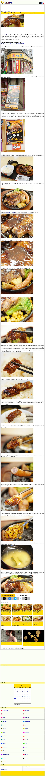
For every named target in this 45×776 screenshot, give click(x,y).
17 (17, 696)
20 (24, 696)
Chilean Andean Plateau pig (11, 212)
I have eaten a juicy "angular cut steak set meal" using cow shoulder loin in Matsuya (37, 623)
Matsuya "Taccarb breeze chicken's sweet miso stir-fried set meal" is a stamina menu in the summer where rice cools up (17, 624)
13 (24, 694)
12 (22, 694)
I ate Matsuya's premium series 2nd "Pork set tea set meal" (26, 611)
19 (22, 696)
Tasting (12, 648)
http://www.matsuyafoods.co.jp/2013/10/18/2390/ (12, 43)
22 (29, 696)
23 (15, 698)
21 (27, 696)
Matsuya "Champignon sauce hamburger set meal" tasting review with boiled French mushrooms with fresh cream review (37, 612)
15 (29, 694)
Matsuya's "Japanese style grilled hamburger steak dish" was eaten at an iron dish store (27, 623)
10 (17, 694)
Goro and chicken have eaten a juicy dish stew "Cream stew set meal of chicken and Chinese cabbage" (5, 624)
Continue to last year (5, 34)
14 (27, 694)
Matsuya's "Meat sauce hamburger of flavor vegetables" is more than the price (16, 611)
